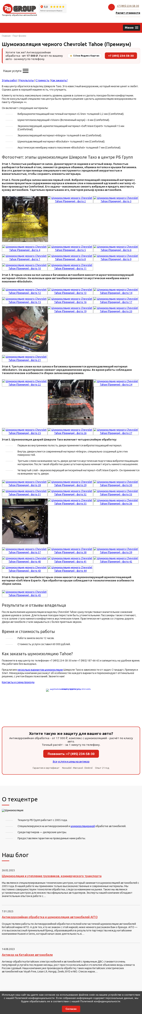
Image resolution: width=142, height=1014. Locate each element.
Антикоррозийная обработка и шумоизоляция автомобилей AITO (50, 917)
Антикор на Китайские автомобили (27, 954)
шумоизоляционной (83, 826)
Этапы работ (9, 80)
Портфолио (19, 35)
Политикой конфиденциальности (35, 998)
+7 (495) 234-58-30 (128, 5)
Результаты (26, 80)
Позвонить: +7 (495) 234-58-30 (71, 753)
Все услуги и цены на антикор (71, 761)
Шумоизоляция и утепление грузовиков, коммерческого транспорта (52, 876)
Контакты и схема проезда (18, 682)
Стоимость (42, 80)
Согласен (71, 1009)
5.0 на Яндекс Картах (84, 55)
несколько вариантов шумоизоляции (40, 669)
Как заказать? (59, 80)
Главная (6, 35)
